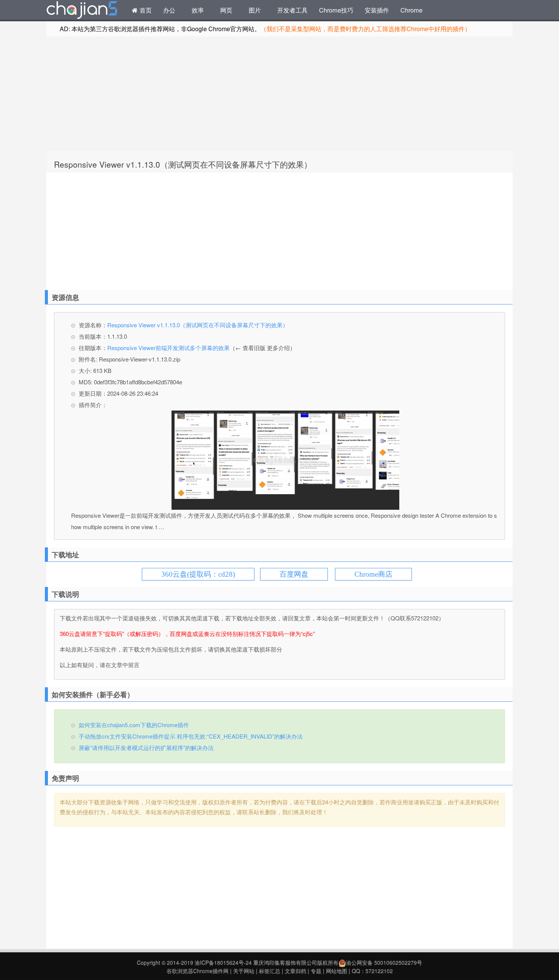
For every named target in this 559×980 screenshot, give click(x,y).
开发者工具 (292, 9)
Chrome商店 (373, 574)
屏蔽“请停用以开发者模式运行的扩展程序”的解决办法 (146, 748)
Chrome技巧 (336, 9)
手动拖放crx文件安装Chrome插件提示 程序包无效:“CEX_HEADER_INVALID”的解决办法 (191, 736)
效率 (198, 9)
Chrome (411, 9)
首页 (145, 9)
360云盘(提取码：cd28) (198, 574)
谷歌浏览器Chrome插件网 (198, 971)
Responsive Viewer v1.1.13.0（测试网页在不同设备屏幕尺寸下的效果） (183, 164)
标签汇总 (269, 971)
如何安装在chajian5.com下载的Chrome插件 (134, 725)
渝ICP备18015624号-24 (223, 962)
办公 (169, 9)
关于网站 (243, 971)
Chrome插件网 (82, 11)
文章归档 (295, 971)
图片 (255, 9)
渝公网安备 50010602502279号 (384, 962)
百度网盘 (294, 574)
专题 (316, 971)
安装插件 (377, 9)
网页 (226, 9)
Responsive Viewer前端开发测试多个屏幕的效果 (168, 348)
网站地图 (336, 971)
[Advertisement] (279, 93)
